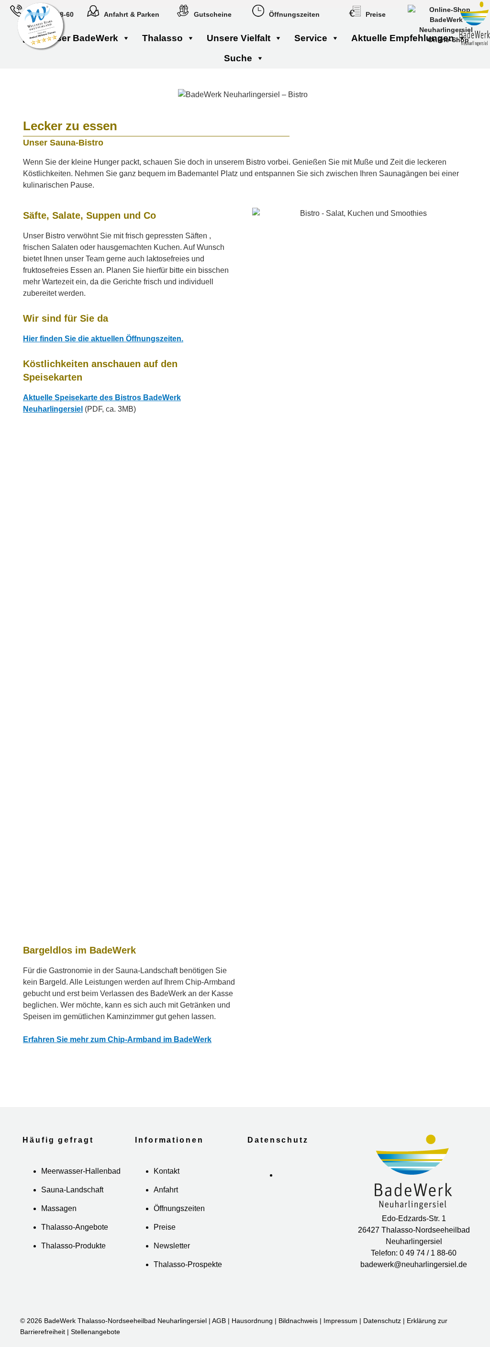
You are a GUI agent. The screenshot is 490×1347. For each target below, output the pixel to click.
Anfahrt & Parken (131, 14)
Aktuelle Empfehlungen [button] (402, 38)
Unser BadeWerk (81, 38)
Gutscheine (213, 14)
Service (310, 38)
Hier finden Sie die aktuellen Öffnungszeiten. (103, 339)
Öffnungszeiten (294, 14)
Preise (376, 14)
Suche (238, 58)
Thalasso (162, 38)
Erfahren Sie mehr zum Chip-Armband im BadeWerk (117, 1039)
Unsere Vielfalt (238, 38)
